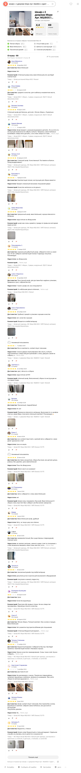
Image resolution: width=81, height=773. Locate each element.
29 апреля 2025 (21, 90)
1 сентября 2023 (21, 669)
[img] (12, 65)
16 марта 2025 (21, 109)
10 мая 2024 (20, 726)
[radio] (9, 82)
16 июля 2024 (21, 436)
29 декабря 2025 (22, 65)
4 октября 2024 (21, 402)
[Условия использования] (57, 42)
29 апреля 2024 (21, 594)
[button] (11, 31)
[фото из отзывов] (11, 144)
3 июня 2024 (20, 516)
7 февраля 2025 (21, 177)
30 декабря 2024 (22, 278)
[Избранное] (71, 4)
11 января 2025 (21, 249)
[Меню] (78, 4)
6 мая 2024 (20, 701)
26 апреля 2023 (21, 619)
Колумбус (10, 767)
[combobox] (29, 4)
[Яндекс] (5, 4)
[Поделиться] (58, 11)
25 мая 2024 (20, 569)
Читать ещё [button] (55, 133)
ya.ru (59, 767)
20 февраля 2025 (22, 158)
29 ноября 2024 (21, 312)
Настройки (47, 767)
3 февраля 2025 (21, 211)
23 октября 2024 (22, 368)
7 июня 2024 (20, 491)
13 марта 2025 (21, 127)
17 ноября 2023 (21, 644)
